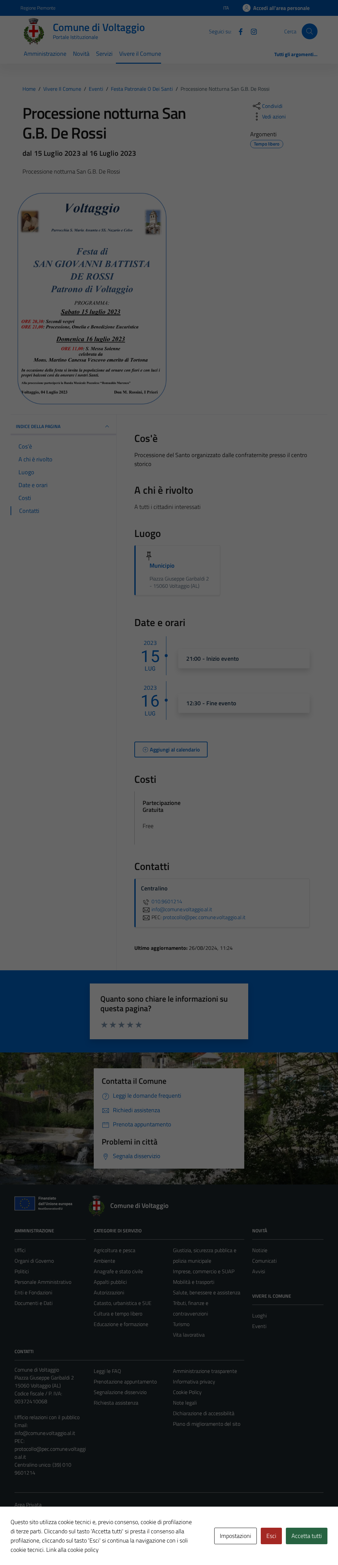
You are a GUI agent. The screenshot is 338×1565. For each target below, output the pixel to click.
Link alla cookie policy (72, 1549)
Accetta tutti (306, 1535)
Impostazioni (235, 1535)
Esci (271, 1535)
